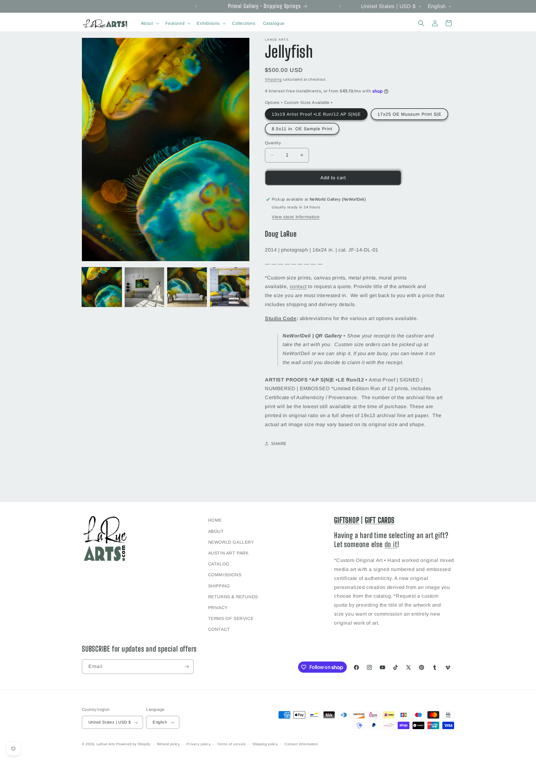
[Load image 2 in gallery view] (144, 287)
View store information (295, 216)
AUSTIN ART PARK (228, 552)
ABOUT (216, 531)
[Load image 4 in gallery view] (230, 287)
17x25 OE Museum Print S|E (409, 114)
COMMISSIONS (225, 574)
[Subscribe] (186, 666)
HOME (215, 520)
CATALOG (219, 563)
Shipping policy (265, 744)
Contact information (301, 744)
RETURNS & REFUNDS (233, 596)
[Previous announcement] (196, 6)
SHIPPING (219, 585)
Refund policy (168, 744)
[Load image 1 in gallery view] (102, 287)
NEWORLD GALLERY (231, 542)
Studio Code (281, 318)
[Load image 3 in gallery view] (187, 287)
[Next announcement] (340, 6)
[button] (149, 23)
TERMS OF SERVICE (231, 618)
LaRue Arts (105, 744)
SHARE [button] (279, 443)
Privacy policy (198, 744)
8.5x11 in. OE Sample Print (302, 128)
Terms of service (231, 744)
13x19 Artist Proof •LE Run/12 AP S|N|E (316, 114)
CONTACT (219, 629)
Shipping (273, 79)
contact (298, 286)
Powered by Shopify (133, 744)
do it (391, 544)
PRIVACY (218, 607)
